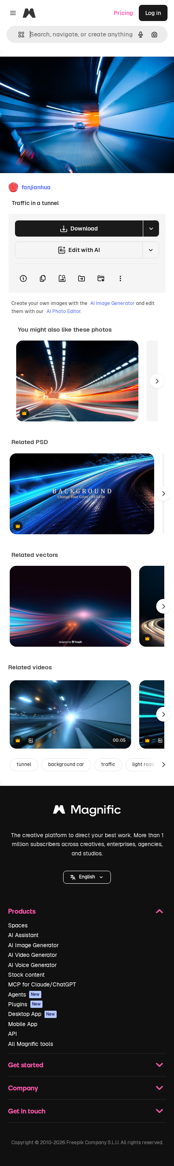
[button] (87, 877)
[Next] (157, 381)
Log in (153, 13)
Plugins (24, 1004)
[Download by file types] (151, 228)
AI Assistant (23, 935)
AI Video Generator (32, 955)
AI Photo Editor (64, 311)
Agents (24, 994)
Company (23, 1087)
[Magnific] (87, 811)
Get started (25, 1064)
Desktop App (31, 1014)
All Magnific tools (30, 1043)
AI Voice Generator (32, 965)
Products (22, 911)
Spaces (18, 925)
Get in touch (26, 1111)
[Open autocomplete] (18, 35)
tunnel (24, 764)
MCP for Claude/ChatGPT (42, 984)
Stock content (26, 974)
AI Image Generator (112, 303)
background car (66, 764)
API (12, 1033)
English (87, 877)
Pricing (123, 13)
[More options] (120, 278)
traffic (108, 764)
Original (51, 69)
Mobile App (22, 1024)
